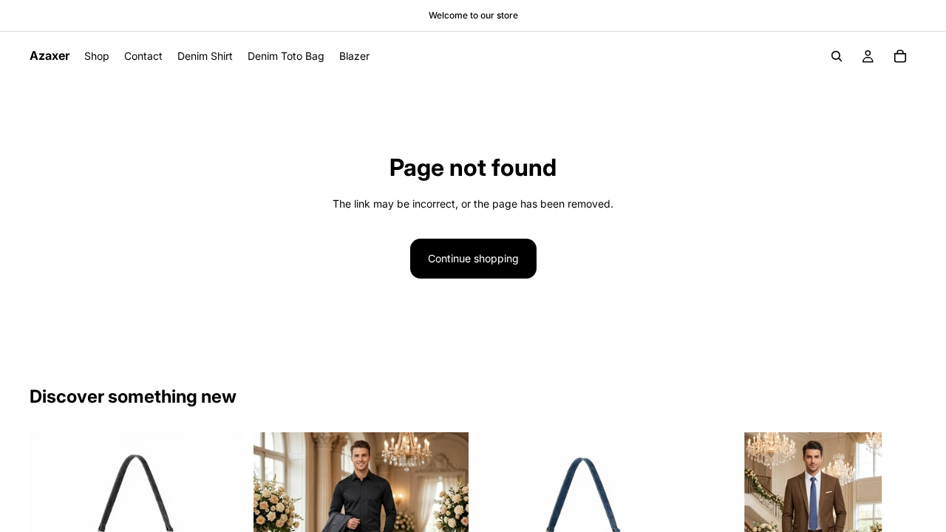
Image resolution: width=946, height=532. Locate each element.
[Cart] (900, 56)
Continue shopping (473, 258)
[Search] (836, 56)
